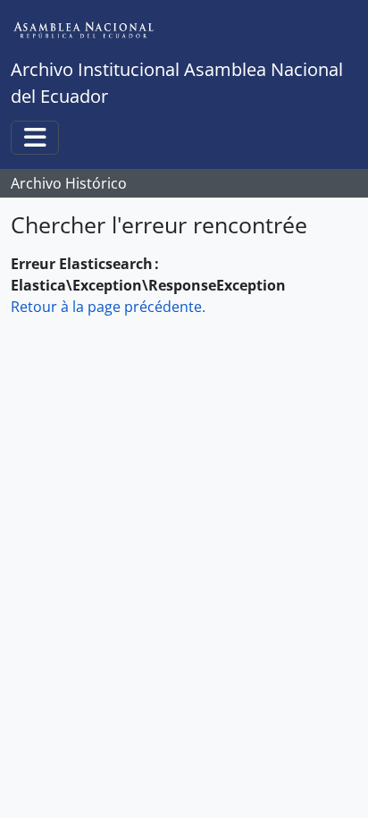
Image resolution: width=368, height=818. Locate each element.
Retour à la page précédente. (108, 306)
